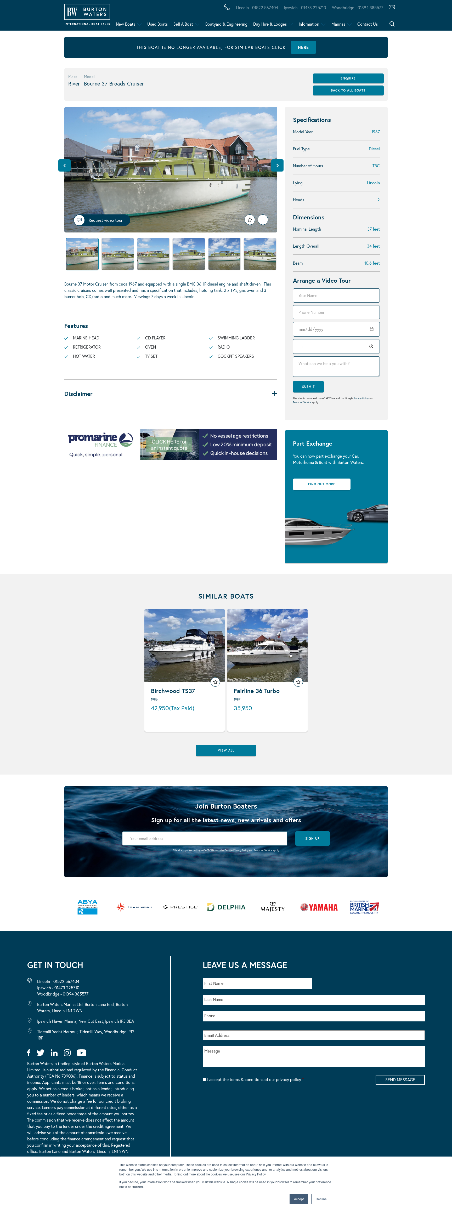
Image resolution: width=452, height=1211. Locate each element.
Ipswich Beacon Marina (142, 17)
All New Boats (41, 17)
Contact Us (367, 24)
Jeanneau (165, 17)
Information (309, 24)
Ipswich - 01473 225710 (305, 7)
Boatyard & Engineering (226, 24)
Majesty (247, 17)
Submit (308, 387)
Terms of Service (302, 402)
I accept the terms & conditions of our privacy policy (255, 1079)
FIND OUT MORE (321, 484)
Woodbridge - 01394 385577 (357, 7)
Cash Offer (37, 17)
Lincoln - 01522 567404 (257, 7)
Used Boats (157, 24)
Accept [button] (299, 1199)
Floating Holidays (117, 17)
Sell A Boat (183, 24)
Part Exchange (137, 17)
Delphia (287, 17)
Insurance (204, 17)
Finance (123, 17)
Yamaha (162, 17)
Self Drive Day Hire (48, 17)
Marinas (338, 24)
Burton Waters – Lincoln (56, 17)
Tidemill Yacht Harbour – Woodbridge (247, 17)
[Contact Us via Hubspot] (390, 7)
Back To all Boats (348, 90)
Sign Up (312, 838)
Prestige (208, 17)
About (29, 17)
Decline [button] (321, 1199)
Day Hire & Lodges (270, 24)
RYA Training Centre (264, 17)
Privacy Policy (361, 398)
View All (226, 750)
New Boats (125, 24)
